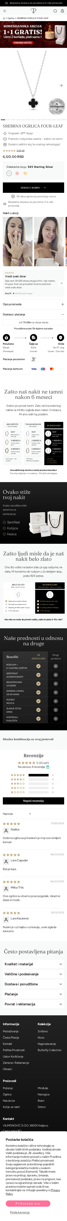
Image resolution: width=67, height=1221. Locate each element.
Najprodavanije (47, 1044)
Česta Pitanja (11, 1037)
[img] (11, 824)
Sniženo (43, 1031)
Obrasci (7, 1069)
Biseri (41, 1100)
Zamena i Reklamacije (16, 1062)
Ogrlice (11, 18)
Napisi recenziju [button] (33, 801)
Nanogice (43, 1094)
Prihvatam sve (28, 1203)
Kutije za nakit (11, 1107)
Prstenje (8, 1088)
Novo (41, 1037)
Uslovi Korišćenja (13, 1056)
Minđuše (43, 1088)
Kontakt (7, 1044)
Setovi (42, 1107)
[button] (4, 11)
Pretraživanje (11, 1031)
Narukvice (9, 1100)
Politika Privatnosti (14, 1050)
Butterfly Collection (49, 1050)
